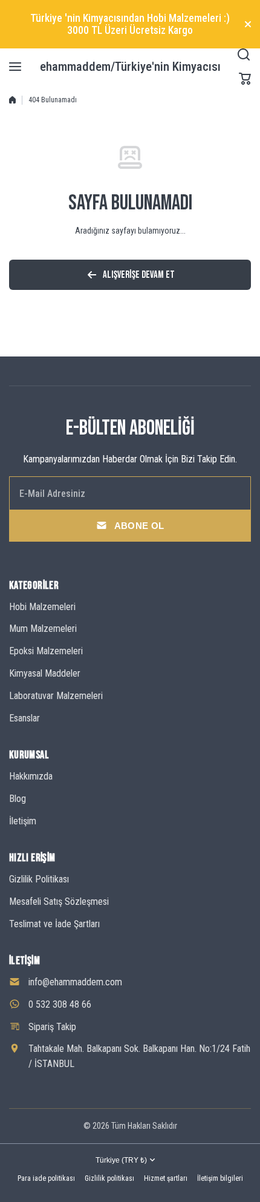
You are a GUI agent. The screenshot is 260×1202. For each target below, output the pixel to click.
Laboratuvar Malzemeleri (56, 695)
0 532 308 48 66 (59, 1004)
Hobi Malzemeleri (42, 606)
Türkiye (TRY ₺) (121, 1160)
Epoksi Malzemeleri (46, 651)
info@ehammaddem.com (75, 982)
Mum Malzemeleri (43, 628)
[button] (245, 79)
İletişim (22, 821)
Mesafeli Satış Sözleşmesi (59, 901)
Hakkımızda (31, 776)
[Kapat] (248, 24)
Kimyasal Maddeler (44, 673)
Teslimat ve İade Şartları (54, 924)
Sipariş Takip (52, 1027)
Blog (17, 798)
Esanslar (24, 718)
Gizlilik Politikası (39, 879)
